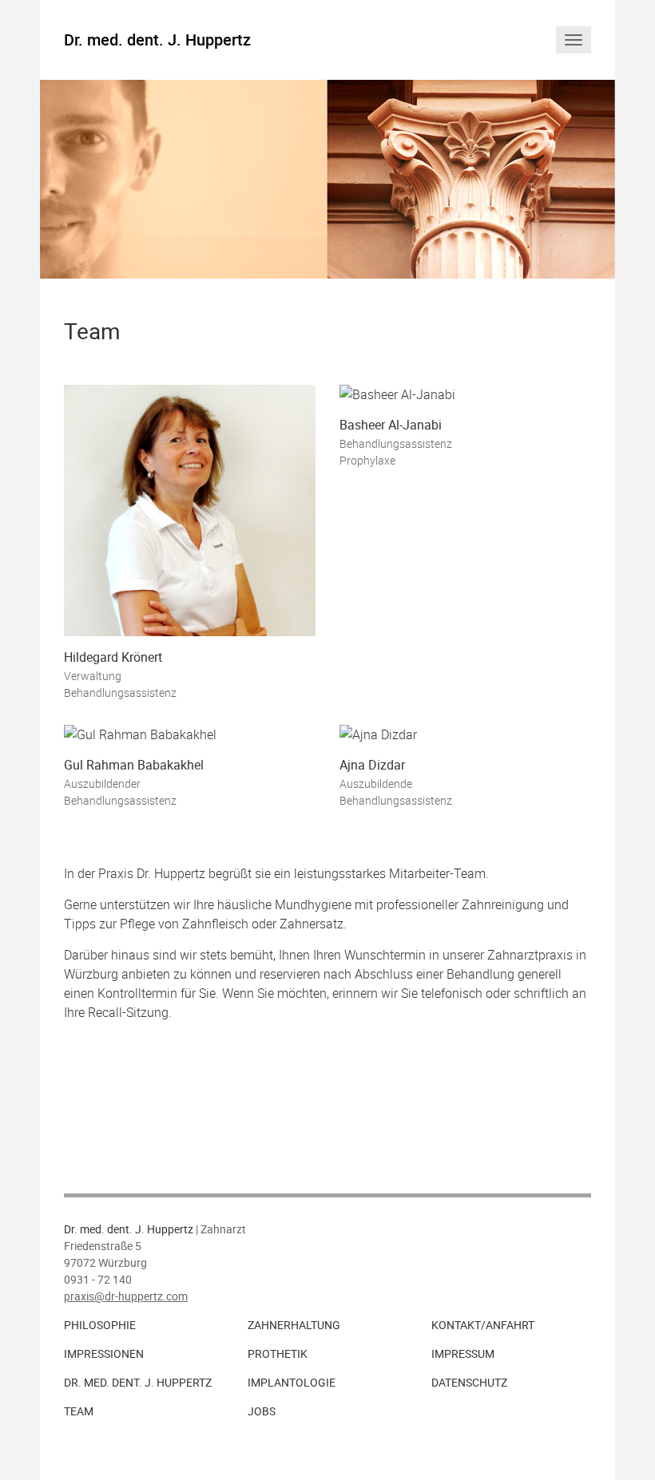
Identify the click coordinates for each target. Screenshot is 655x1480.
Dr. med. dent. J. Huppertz (157, 39)
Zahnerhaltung (294, 1325)
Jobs (262, 1411)
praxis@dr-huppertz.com (126, 1296)
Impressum (462, 1353)
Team (78, 1411)
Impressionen (104, 1353)
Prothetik (278, 1353)
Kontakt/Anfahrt (482, 1325)
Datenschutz (469, 1382)
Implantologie (291, 1382)
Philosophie (100, 1325)
